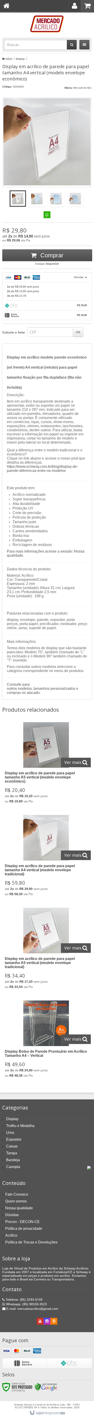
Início (9, 58)
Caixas (12, 1146)
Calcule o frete (13, 332)
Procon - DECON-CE (22, 1222)
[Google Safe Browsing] (45, 1387)
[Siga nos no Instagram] (47, 1321)
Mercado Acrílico (82, 87)
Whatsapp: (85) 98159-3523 (26, 1304)
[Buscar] (72, 44)
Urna (10, 1133)
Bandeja (13, 1160)
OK (78, 332)
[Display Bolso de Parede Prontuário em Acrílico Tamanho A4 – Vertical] (46, 1040)
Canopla (13, 1167)
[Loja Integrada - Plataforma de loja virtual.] (47, 1413)
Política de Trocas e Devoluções (31, 1242)
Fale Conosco (16, 1194)
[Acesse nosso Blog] (53, 1321)
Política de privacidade (23, 1228)
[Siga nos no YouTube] (40, 1321)
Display (20, 58)
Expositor (13, 1139)
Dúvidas (12, 1215)
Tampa (11, 1153)
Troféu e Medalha (20, 1126)
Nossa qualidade (19, 1208)
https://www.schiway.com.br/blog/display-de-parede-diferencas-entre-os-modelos (42, 469)
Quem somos (16, 1201)
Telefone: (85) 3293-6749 (23, 1299)
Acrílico (11, 1235)
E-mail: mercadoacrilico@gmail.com (31, 1308)
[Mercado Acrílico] (47, 24)
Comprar (51, 255)
